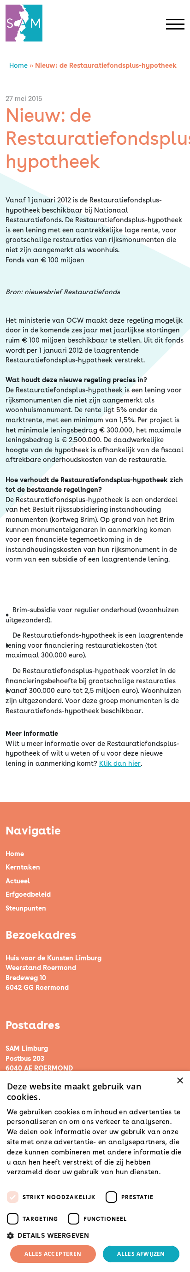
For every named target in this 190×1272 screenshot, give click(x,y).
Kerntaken (23, 867)
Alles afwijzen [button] (141, 1254)
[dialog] (95, 1171)
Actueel (18, 881)
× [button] (179, 1080)
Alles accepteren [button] (52, 1254)
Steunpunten (26, 908)
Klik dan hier (120, 763)
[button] (95, 1236)
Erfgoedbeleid (28, 894)
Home (18, 65)
